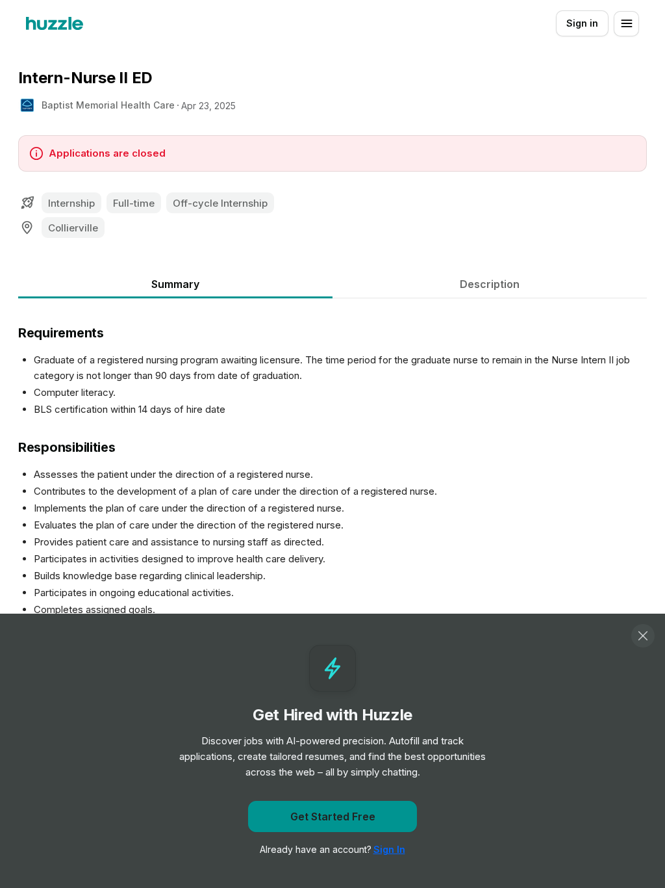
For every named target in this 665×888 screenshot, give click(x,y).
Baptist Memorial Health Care (108, 105)
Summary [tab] (175, 284)
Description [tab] (490, 284)
